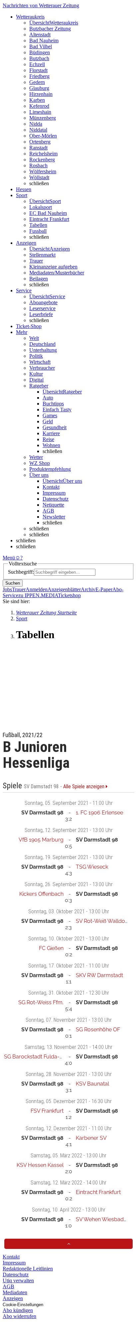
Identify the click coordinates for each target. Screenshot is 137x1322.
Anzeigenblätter (64, 589)
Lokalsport (40, 207)
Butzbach (39, 58)
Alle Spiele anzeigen (84, 787)
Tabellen (38, 225)
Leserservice (42, 308)
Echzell (37, 64)
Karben (37, 100)
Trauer (36, 261)
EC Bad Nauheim (48, 213)
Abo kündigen (18, 1310)
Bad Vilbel (40, 46)
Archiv (88, 589)
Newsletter (54, 516)
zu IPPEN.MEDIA (38, 595)
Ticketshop (69, 595)
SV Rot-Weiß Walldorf (102, 921)
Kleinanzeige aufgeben (53, 266)
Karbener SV (91, 1138)
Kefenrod (39, 106)
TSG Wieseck (92, 867)
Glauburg (39, 88)
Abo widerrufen (19, 1316)
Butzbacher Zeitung (50, 28)
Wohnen (51, 445)
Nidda (35, 124)
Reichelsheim (43, 153)
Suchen (12, 583)
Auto (48, 397)
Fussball (38, 231)
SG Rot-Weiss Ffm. (41, 1002)
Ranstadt (38, 147)
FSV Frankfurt (47, 1111)
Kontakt (51, 487)
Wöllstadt (39, 177)
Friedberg (39, 76)
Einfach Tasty (57, 409)
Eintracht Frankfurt (49, 219)
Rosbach (38, 165)
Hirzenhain (41, 94)
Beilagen (38, 278)
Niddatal (38, 130)
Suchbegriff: (21, 572)
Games (50, 415)
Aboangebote (43, 302)
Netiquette (53, 505)
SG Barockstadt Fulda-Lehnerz (41, 1056)
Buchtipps (53, 403)
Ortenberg (40, 142)
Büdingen (39, 52)
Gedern (37, 82)
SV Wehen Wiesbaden (103, 1219)
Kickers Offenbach (41, 894)
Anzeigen (13, 1298)
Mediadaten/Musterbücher (56, 272)
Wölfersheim (42, 171)
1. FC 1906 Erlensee (99, 812)
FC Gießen (51, 948)
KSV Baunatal (92, 1084)
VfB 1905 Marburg (41, 840)
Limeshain (40, 112)
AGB (48, 511)
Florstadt (38, 70)
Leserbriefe (41, 314)
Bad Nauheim (44, 40)
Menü (9, 557)
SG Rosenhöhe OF (98, 1029)
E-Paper (103, 589)
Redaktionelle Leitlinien (28, 1268)
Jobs (7, 589)
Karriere (51, 433)
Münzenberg (42, 118)
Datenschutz (55, 499)
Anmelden (37, 589)
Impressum (54, 493)
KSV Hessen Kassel (40, 1165)
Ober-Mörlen (43, 136)
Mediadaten (15, 1292)
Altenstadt (40, 34)
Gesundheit (55, 427)
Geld (48, 421)
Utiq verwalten (18, 1280)
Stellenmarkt (42, 255)
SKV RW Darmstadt (99, 975)
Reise (48, 439)
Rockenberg (42, 159)
